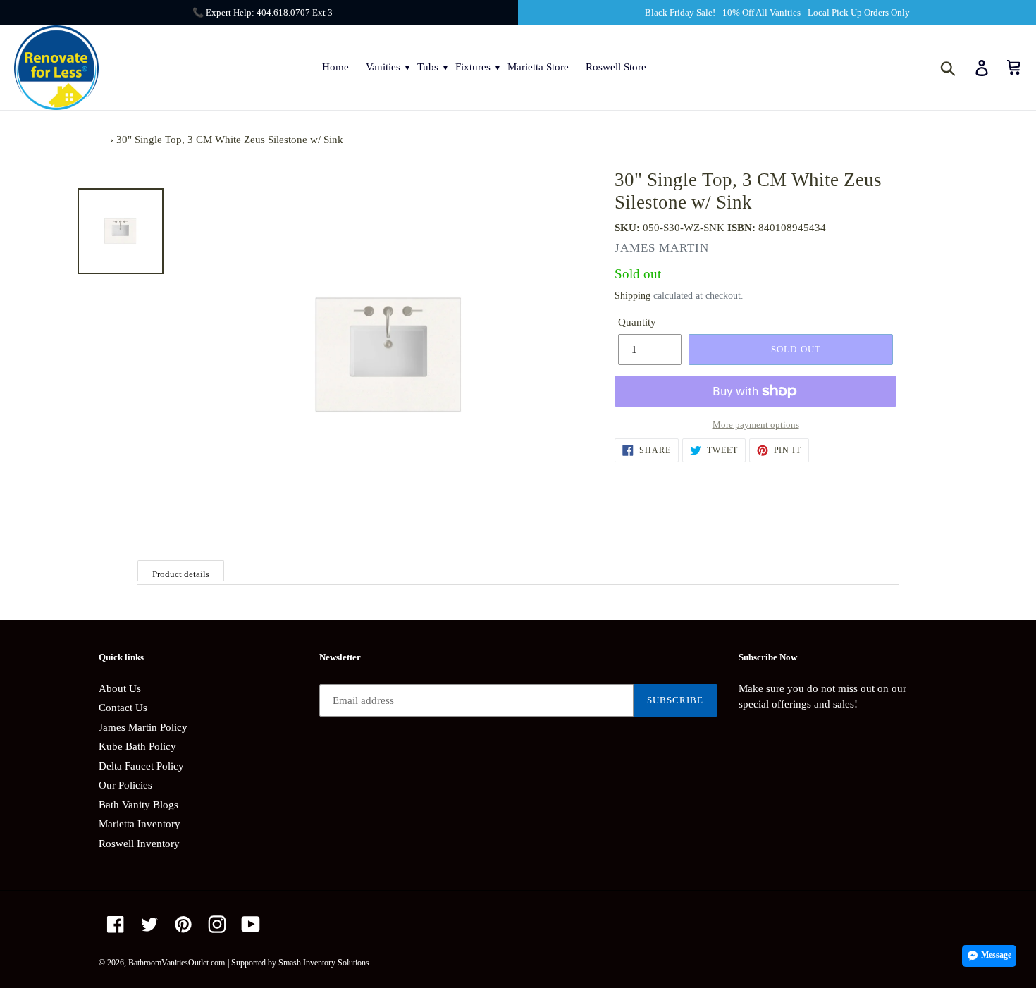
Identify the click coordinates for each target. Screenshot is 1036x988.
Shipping (632, 295)
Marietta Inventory (139, 823)
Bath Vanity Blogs (138, 804)
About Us (120, 688)
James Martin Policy (143, 727)
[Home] (103, 139)
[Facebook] (115, 924)
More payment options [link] (756, 424)
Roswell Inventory (139, 843)
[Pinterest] (183, 924)
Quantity (637, 322)
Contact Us (123, 707)
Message (996, 955)
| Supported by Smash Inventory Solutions (298, 963)
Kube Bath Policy (137, 746)
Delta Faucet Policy (141, 766)
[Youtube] (251, 924)
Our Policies (125, 785)
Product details (180, 574)
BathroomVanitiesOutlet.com (176, 963)
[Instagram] (217, 924)
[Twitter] (149, 924)
